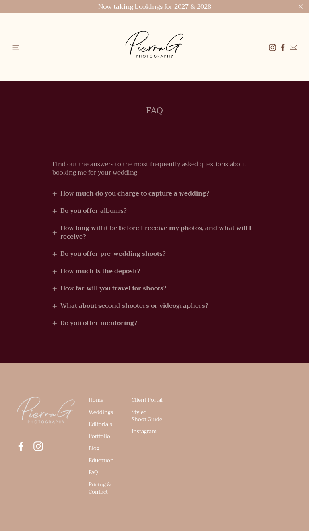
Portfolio (99, 436)
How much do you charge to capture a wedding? (134, 193)
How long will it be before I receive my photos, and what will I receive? (155, 232)
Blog (94, 448)
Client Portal (147, 400)
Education (101, 460)
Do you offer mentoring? (98, 323)
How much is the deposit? (100, 271)
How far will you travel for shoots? (113, 288)
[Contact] (293, 47)
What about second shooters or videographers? (134, 305)
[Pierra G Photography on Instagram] (38, 446)
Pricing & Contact (100, 488)
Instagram (144, 431)
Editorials (100, 424)
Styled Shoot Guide (147, 416)
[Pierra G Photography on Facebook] (282, 47)
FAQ (93, 472)
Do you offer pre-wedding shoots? (113, 254)
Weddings (101, 412)
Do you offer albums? (93, 211)
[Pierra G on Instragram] (272, 47)
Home (96, 400)
